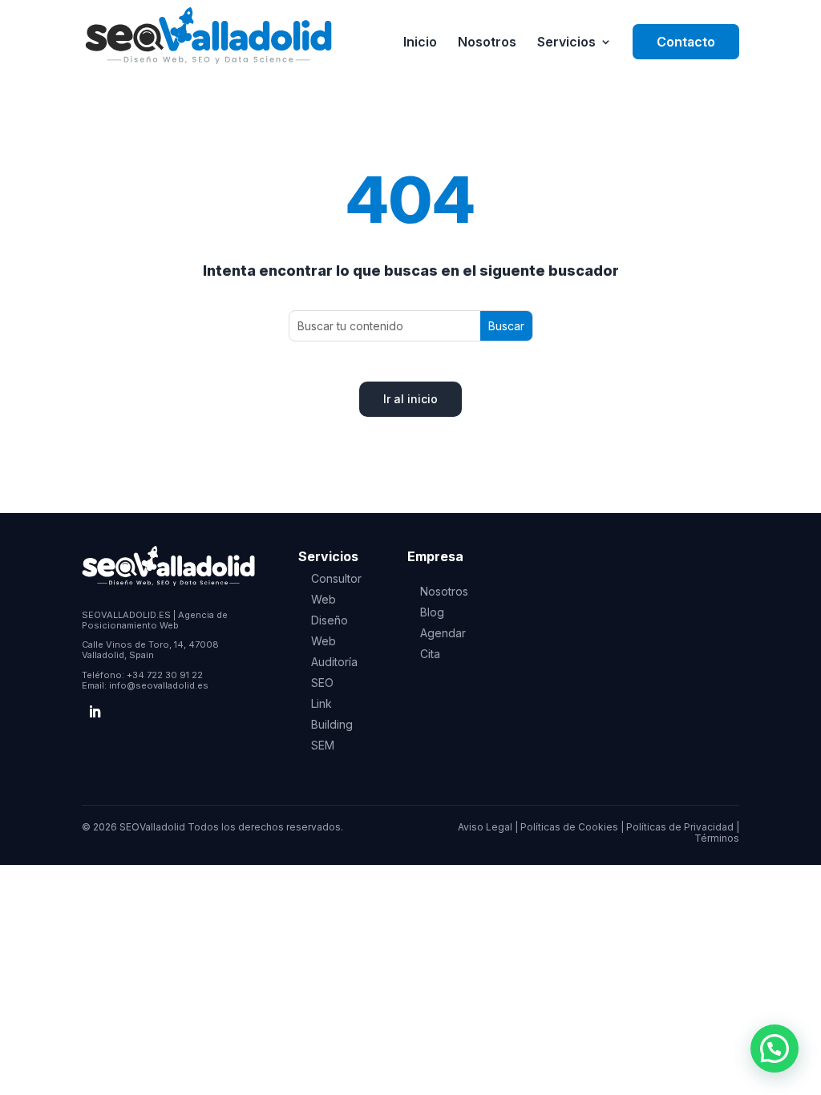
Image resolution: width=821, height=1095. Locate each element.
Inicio (420, 43)
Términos (716, 838)
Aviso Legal (485, 827)
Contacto (686, 42)
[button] (774, 1048)
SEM (322, 745)
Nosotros (487, 43)
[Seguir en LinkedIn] (94, 712)
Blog (432, 612)
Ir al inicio (410, 399)
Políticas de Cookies (569, 827)
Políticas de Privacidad (680, 827)
